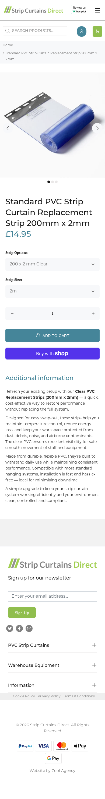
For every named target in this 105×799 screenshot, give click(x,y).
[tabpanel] (52, 125)
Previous (8, 128)
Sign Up (22, 613)
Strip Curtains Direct (49, 725)
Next (97, 128)
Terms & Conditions (79, 696)
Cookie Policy (24, 696)
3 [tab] (56, 182)
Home (8, 45)
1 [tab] (48, 182)
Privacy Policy (49, 696)
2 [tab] (52, 182)
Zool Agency (63, 771)
